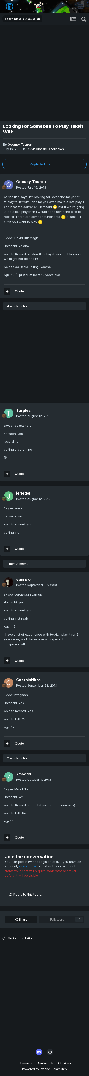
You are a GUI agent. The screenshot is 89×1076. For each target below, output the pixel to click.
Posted (31, 187)
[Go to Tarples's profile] (8, 413)
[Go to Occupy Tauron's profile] (8, 184)
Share (22, 919)
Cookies (64, 1063)
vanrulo (23, 579)
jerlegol (23, 493)
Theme (24, 1063)
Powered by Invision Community (44, 1069)
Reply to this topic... (27, 894)
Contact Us (45, 1063)
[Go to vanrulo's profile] (8, 582)
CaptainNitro (28, 679)
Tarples (23, 410)
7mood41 (24, 774)
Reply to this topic (45, 164)
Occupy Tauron (20, 144)
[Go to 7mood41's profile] (8, 777)
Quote (19, 291)
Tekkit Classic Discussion (45, 149)
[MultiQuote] (7, 291)
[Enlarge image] (55, 207)
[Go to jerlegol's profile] (8, 496)
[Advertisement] (44, 71)
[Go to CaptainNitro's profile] (8, 683)
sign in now (27, 866)
